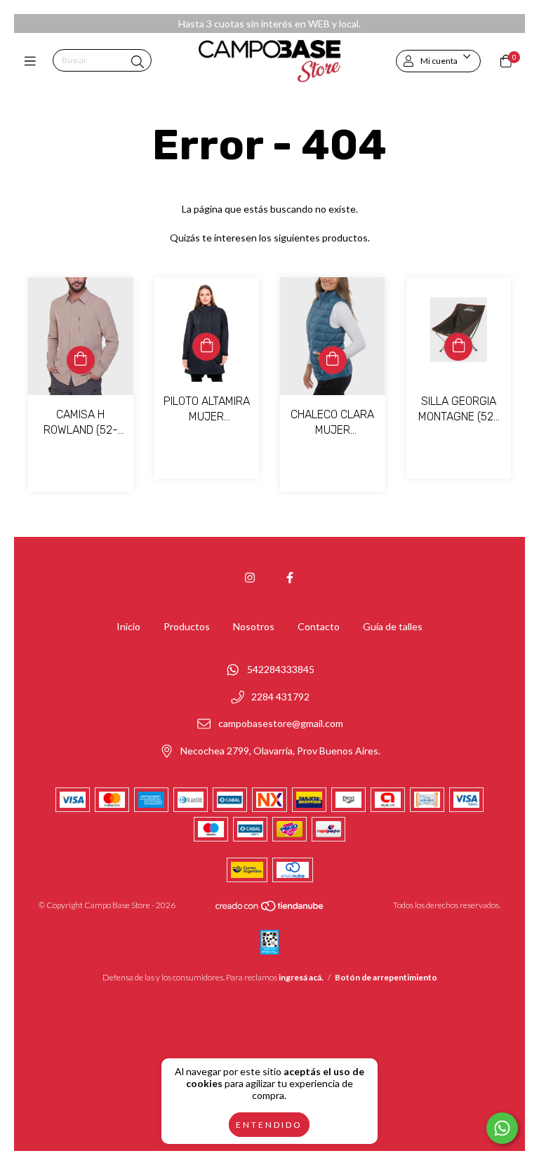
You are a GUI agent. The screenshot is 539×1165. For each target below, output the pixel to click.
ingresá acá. (301, 977)
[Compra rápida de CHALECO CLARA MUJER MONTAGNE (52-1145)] (333, 360)
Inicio (128, 626)
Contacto (319, 626)
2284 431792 (280, 697)
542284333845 (280, 670)
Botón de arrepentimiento (386, 977)
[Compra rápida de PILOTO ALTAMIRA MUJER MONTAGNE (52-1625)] (206, 347)
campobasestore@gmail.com (280, 724)
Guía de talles (392, 626)
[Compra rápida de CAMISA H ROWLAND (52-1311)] (81, 360)
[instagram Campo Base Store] (250, 577)
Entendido (269, 1124)
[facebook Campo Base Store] (290, 577)
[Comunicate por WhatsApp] (502, 1128)
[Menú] (33, 61)
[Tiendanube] (270, 909)
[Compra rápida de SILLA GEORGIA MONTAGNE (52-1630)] (458, 347)
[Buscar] (137, 61)
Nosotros (253, 626)
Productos (187, 626)
